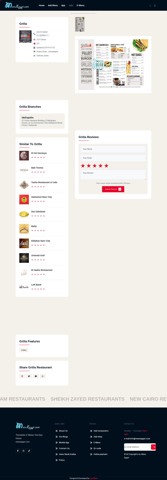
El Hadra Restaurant (41, 270)
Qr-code (97, 448)
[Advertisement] (42, 83)
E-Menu (80, 5)
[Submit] (154, 447)
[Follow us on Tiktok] (29, 450)
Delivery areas (43, 55)
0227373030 (42, 32)
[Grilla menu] (80, 24)
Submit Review (111, 189)
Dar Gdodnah (38, 211)
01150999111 (43, 35)
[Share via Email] (36, 376)
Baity (34, 226)
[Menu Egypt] (17, 5)
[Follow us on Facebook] (18, 450)
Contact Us (64, 448)
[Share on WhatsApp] (42, 376)
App (63, 5)
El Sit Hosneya (39, 153)
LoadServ (93, 478)
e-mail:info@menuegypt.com (137, 438)
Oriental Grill (38, 255)
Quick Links (59, 424)
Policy (62, 460)
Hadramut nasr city (41, 197)
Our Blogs (63, 437)
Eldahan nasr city (40, 241)
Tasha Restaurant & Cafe (44, 182)
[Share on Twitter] (29, 376)
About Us (63, 431)
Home (42, 5)
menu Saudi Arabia (67, 454)
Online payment (100, 454)
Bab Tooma (37, 168)
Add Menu (53, 5)
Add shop (98, 437)
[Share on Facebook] (22, 376)
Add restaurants (101, 431)
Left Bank (36, 284)
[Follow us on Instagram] (23, 450)
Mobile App (64, 442)
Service (92, 424)
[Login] (155, 5)
